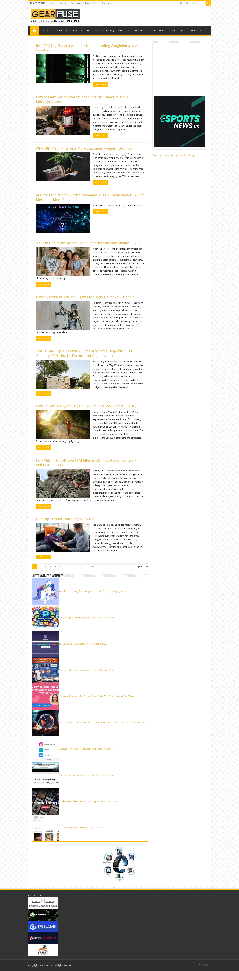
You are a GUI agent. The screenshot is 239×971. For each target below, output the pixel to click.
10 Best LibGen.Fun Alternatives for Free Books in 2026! (86, 670)
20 (73, 566)
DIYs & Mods (124, 30)
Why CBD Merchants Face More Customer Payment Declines (84, 148)
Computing (109, 30)
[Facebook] (184, 3)
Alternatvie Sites (74, 30)
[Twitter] (187, 3)
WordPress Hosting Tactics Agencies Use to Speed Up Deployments (93, 591)
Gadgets (58, 30)
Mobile (162, 30)
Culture (173, 30)
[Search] (208, 3)
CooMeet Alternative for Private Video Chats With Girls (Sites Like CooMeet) (96, 696)
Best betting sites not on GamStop (174, 155)
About (53, 3)
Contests (106, 3)
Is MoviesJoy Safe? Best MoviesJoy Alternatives (82, 643)
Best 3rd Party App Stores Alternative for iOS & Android (87, 749)
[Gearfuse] (55, 15)
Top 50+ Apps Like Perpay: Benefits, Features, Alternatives (88, 617)
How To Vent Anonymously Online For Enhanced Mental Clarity (86, 406)
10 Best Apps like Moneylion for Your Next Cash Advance (87, 775)
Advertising (76, 3)
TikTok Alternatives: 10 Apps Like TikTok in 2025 (83, 827)
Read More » (100, 84)
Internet (151, 30)
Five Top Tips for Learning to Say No (65, 519)
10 (66, 566)
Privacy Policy (92, 3)
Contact (64, 3)
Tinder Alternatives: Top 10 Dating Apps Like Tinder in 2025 (88, 801)
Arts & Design (93, 30)
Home (34, 30)
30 (79, 566)
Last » (93, 566)
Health (184, 30)
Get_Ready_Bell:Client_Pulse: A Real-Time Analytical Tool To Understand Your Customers (102, 722)
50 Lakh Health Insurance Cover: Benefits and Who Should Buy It (88, 243)
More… (195, 30)
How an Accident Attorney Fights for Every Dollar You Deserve (85, 297)
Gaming (139, 30)
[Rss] (181, 3)
